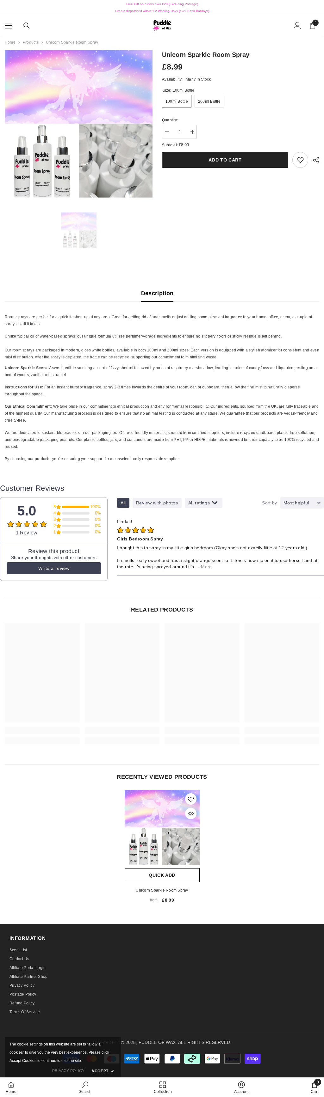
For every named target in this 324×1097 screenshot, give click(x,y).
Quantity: (170, 120)
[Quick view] (190, 813)
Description (157, 293)
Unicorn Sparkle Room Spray (162, 890)
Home (10, 42)
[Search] (26, 25)
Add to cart (224, 159)
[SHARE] (313, 160)
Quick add (162, 875)
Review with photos (157, 502)
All (123, 502)
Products (31, 42)
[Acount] (297, 25)
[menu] (8, 25)
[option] (79, 124)
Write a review (53, 568)
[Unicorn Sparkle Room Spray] (162, 827)
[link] (300, 160)
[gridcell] (162, 337)
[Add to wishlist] (190, 799)
